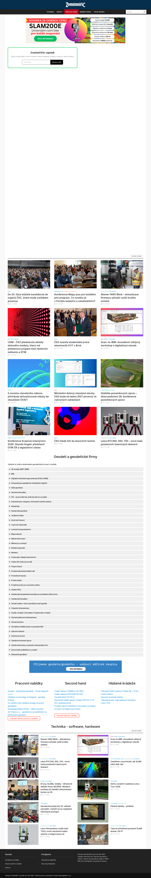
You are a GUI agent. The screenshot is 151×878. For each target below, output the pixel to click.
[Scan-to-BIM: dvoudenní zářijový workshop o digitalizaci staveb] (122, 322)
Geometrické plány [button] (18, 492)
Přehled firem (71, 12)
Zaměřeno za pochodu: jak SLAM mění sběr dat (125, 763)
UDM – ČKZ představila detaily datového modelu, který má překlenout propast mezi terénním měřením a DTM (28, 347)
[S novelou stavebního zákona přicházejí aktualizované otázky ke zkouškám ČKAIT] (29, 373)
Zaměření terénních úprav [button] (21, 641)
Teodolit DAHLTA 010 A (64, 697)
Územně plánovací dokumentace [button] (23, 617)
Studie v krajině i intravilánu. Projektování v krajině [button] (30, 613)
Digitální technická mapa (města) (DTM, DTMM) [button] (29, 478)
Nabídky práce (85, 12)
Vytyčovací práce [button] (18, 636)
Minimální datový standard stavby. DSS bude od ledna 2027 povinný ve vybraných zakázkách (75, 396)
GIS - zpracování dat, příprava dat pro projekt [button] (29, 497)
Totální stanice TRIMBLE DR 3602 (69, 691)
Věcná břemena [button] (17, 622)
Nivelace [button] (14, 553)
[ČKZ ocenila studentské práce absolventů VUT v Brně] (75, 322)
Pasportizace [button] (16, 566)
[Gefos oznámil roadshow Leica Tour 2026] (93, 790)
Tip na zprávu (99, 12)
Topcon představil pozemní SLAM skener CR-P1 (126, 830)
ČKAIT (10, 390)
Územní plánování (69, 291)
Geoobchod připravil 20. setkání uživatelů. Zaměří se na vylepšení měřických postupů (56, 809)
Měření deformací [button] (18, 539)
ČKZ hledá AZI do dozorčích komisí (74, 441)
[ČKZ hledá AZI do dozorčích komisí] (75, 421)
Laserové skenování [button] (19, 525)
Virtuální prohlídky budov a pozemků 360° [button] (27, 627)
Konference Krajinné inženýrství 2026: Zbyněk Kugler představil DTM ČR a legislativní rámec (27, 444)
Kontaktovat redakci (12, 860)
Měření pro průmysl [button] (19, 543)
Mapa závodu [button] (16, 534)
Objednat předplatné (48, 860)
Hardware (105, 291)
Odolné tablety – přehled (121, 806)
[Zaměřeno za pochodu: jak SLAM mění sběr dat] (93, 767)
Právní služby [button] (16, 580)
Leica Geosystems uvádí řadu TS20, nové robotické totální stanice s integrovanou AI (54, 831)
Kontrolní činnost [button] (18, 520)
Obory (59, 12)
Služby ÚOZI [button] (16, 590)
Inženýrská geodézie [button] (19, 511)
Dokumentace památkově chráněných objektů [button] (29, 483)
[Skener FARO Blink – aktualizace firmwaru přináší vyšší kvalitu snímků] (122, 274)
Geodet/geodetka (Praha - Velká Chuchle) (25, 709)
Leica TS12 (105, 703)
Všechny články (136, 256)
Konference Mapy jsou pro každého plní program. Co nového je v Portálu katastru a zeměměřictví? (75, 297)
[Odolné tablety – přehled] (93, 812)
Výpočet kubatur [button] (17, 631)
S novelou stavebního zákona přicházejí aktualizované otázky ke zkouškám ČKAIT (28, 396)
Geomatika (58, 291)
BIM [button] (12, 474)
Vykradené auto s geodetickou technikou (118, 700)
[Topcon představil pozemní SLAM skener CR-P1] (93, 834)
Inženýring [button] (15, 506)
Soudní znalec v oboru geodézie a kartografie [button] (29, 604)
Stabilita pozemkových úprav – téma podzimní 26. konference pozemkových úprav (119, 396)
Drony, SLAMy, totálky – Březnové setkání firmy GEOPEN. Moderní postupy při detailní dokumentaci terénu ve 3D (56, 788)
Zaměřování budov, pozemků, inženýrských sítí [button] (29, 645)
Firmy (106, 339)
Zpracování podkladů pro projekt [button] (24, 650)
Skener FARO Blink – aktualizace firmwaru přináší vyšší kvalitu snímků (120, 297)
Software (15, 339)
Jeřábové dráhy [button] (17, 516)
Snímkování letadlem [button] (19, 599)
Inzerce (7, 868)
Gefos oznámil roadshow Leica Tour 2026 (124, 785)
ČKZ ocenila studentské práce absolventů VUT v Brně (71, 344)
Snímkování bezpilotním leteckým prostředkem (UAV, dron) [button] (34, 594)
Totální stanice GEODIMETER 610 (68, 694)
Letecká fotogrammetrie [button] (21, 529)
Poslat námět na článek (13, 864)
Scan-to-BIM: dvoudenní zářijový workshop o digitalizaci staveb (120, 344)
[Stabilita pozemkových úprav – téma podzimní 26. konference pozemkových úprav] (122, 373)
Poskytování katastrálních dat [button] (23, 571)
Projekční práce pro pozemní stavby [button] (25, 585)
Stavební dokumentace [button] (20, 608)
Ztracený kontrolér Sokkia (112, 697)
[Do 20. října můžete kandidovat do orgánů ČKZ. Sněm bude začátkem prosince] (29, 274)
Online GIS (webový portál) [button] (21, 562)
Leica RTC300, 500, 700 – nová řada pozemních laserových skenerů (121, 443)
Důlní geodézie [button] (17, 488)
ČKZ (9, 291)
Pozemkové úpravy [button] (18, 576)
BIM (102, 339)
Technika (50, 12)
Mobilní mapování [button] (18, 548)
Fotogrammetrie (116, 759)
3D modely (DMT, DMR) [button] (20, 469)
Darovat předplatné (48, 864)
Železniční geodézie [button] (19, 654)
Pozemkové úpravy (108, 390)
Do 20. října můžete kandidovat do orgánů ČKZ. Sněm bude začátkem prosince (28, 297)
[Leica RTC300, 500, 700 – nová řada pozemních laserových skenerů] (122, 421)
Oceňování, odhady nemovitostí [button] (23, 557)
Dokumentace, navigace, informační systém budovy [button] (31, 502)
